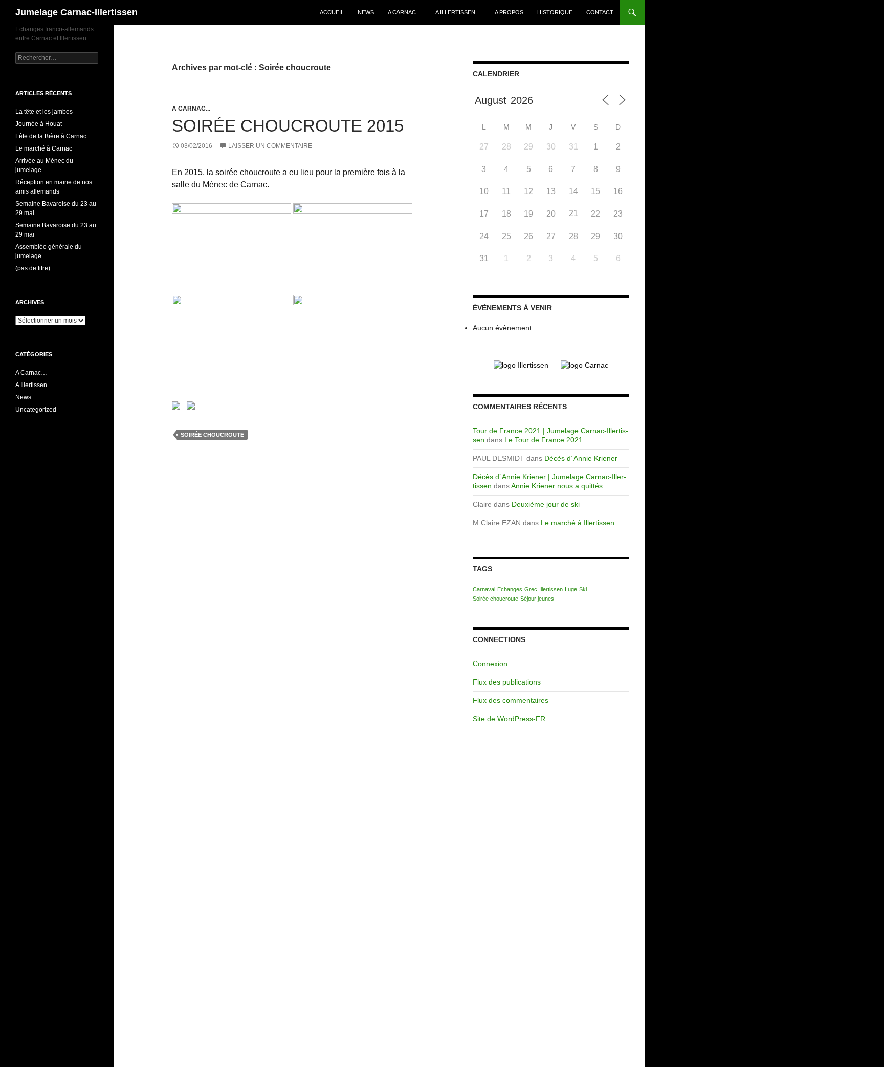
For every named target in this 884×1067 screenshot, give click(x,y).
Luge (571, 589)
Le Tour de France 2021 (543, 440)
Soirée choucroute (212, 435)
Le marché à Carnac (43, 148)
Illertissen (551, 589)
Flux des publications (507, 682)
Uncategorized (35, 409)
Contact (599, 12)
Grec (530, 589)
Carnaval (484, 589)
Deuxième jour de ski (546, 504)
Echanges (509, 589)
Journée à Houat (38, 123)
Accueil (332, 12)
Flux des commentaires (510, 700)
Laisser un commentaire (270, 146)
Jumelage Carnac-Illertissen (76, 12)
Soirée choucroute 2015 (288, 125)
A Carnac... (191, 108)
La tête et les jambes (44, 111)
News (366, 12)
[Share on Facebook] (178, 407)
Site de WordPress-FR (509, 719)
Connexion (490, 663)
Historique (554, 12)
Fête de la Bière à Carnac (50, 136)
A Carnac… (405, 12)
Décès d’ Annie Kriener (580, 458)
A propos (509, 12)
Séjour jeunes (537, 598)
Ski (583, 589)
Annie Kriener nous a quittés (557, 486)
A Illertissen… (458, 12)
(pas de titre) (32, 268)
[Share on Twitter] (193, 407)
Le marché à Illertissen (577, 523)
